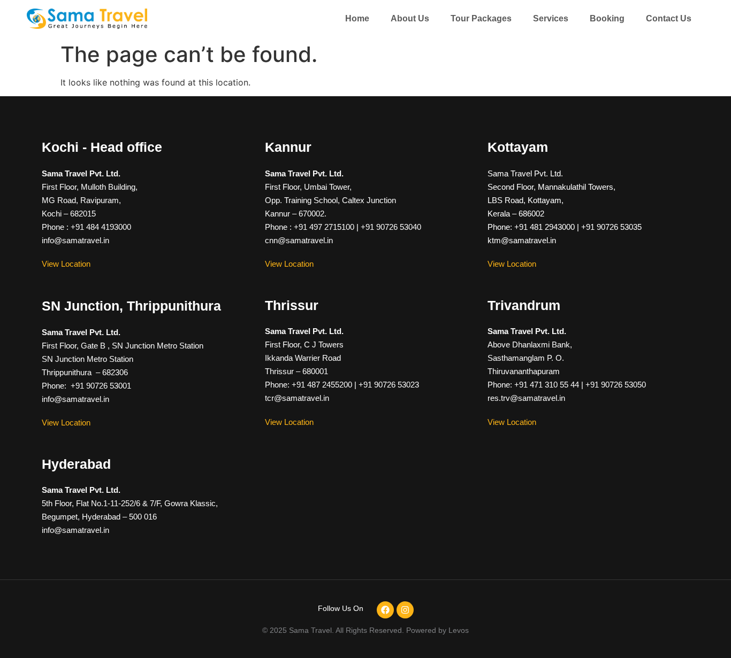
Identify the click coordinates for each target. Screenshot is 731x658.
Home (357, 18)
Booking (607, 18)
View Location (66, 263)
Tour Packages (481, 18)
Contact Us (668, 18)
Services (550, 18)
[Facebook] (385, 609)
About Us (410, 18)
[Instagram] (405, 609)
